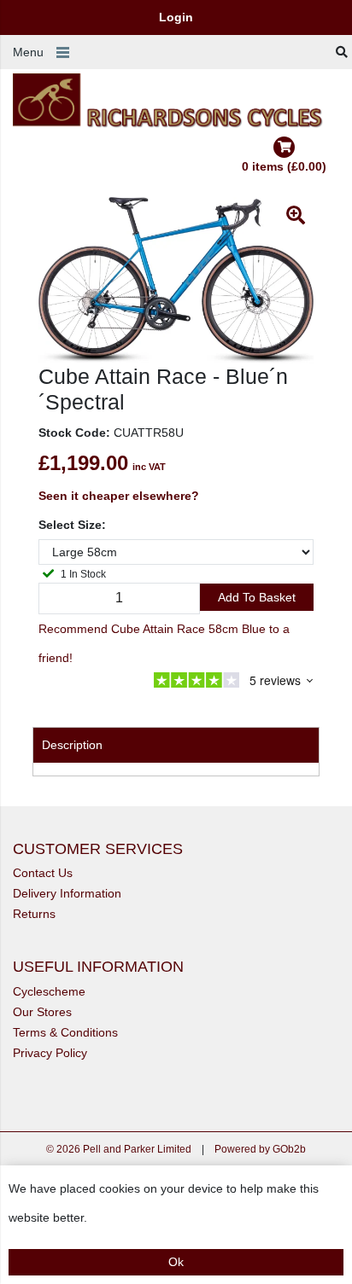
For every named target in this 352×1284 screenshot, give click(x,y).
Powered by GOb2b (260, 1149)
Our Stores (42, 1012)
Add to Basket (257, 597)
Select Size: (72, 525)
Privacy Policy (50, 1053)
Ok (176, 1262)
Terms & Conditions (65, 1032)
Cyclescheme (49, 991)
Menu (28, 52)
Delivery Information (67, 893)
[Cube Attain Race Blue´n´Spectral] (176, 280)
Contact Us (43, 873)
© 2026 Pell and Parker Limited (118, 1149)
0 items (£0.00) (284, 166)
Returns (34, 914)
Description (72, 745)
